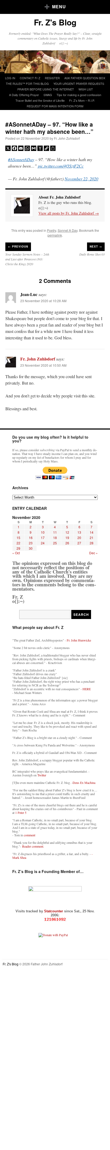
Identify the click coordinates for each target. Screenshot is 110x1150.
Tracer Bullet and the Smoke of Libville (40, 100)
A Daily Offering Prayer (24, 95)
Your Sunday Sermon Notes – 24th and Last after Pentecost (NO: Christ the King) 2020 (27, 259)
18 (55, 537)
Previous (18, 246)
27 (79, 543)
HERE (86, 689)
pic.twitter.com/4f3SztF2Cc (61, 166)
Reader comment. (33, 846)
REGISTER (52, 78)
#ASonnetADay (21, 159)
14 (91, 532)
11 (55, 532)
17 (43, 537)
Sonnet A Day (67, 230)
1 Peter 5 (20, 812)
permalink (55, 235)
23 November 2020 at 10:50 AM (43, 365)
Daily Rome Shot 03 (92, 254)
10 (43, 532)
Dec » (93, 553)
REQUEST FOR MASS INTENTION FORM (55, 106)
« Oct (16, 553)
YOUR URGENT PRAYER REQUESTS (78, 83)
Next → (96, 246)
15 (18, 537)
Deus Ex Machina (84, 782)
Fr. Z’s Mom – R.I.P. (82, 100)
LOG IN (10, 78)
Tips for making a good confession (79, 95)
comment (29, 835)
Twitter (41, 775)
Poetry (51, 230)
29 (18, 548)
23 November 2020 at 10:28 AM (43, 300)
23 (31, 543)
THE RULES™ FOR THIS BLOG (27, 83)
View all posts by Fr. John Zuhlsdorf (68, 213)
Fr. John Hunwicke (79, 640)
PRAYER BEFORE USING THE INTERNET (45, 89)
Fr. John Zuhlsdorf (67, 138)
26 (67, 543)
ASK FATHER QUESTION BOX (84, 78)
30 (31, 548)
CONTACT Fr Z (30, 78)
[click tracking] (55, 919)
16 (31, 537)
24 (43, 543)
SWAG (48, 95)
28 (91, 543)
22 (18, 543)
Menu (59, 6)
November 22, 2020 (81, 178)
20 (79, 537)
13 (79, 532)
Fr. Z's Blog (55, 22)
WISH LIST (85, 89)
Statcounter (54, 911)
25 (55, 543)
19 (67, 537)
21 (91, 537)
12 (67, 532)
